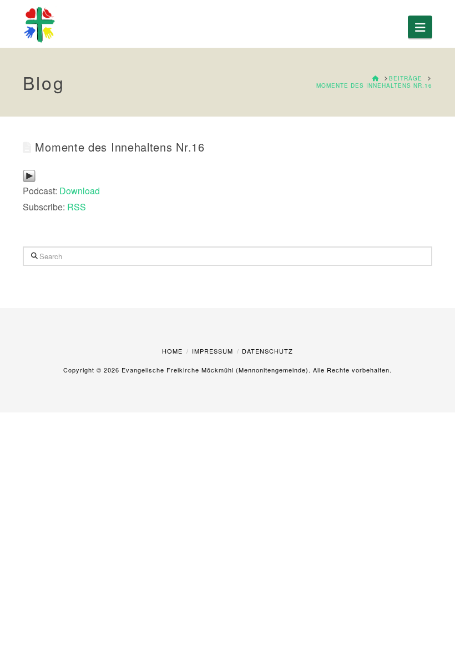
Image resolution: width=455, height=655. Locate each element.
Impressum (212, 350)
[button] (420, 27)
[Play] (29, 174)
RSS (76, 206)
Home (172, 350)
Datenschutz (267, 350)
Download (79, 190)
